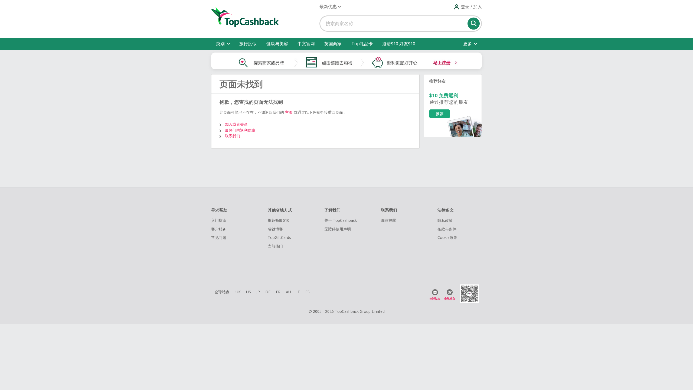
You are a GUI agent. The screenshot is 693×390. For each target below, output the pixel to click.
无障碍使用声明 (337, 229)
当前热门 (275, 246)
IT (298, 291)
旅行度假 (248, 44)
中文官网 (306, 44)
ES (307, 291)
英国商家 (333, 44)
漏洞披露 (388, 220)
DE (267, 291)
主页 (289, 112)
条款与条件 (446, 229)
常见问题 (218, 237)
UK (238, 291)
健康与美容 (277, 44)
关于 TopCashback (340, 220)
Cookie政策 (447, 237)
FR (278, 291)
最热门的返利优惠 (240, 130)
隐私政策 (445, 220)
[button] (330, 6)
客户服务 (218, 229)
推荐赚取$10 (278, 220)
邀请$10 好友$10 (398, 44)
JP (258, 291)
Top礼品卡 (362, 44)
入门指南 (218, 220)
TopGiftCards (279, 237)
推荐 (439, 113)
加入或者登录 (236, 124)
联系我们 (232, 135)
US (248, 291)
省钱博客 (275, 229)
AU (288, 291)
